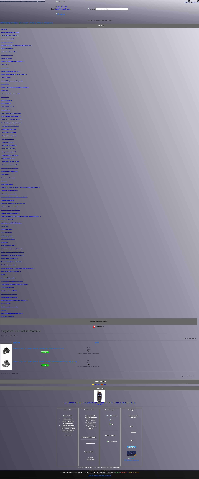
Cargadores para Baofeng (9, 132)
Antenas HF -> (5, 64)
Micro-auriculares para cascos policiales (11, 261)
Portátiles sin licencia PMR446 (9, 290)
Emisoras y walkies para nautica (9, 206)
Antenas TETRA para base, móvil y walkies (12, 80)
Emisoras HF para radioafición (9, 193)
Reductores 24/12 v (6, 303)
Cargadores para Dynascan (9, 135)
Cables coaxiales (5, 110)
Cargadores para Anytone (9, 129)
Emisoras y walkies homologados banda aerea (13, 203)
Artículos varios (5, 97)
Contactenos (68, 432)
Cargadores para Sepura (8, 158)
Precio (97, 342)
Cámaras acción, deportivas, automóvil (11, 119)
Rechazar (124, 472)
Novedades (4, 29)
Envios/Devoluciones (68, 430)
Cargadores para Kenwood (9, 145)
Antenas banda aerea (6, 58)
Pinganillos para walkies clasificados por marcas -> (14, 284)
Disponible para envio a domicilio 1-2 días (88, 353)
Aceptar (117, 472)
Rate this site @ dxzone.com (131, 460)
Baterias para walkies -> (7, 106)
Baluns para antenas (6, 100)
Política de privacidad (68, 421)
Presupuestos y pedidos (7, 316)
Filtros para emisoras (6, 232)
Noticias (133, 432)
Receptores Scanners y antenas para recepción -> (14, 300)
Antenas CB (40, 23)
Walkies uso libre (24, 23)
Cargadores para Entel (8, 139)
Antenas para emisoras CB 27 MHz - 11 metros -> (14, 74)
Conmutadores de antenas (8, 177)
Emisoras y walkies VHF (7, 219)
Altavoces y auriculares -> (8, 48)
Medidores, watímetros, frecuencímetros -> (12, 255)
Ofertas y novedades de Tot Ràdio (10, 32)
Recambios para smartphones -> (9, 297)
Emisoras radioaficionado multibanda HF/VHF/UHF (14, 197)
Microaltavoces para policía (8, 264)
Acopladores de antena (7, 42)
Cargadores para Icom (8, 142)
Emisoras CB (32, 23)
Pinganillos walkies (12, 23)
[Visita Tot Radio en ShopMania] (131, 447)
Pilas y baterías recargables (8, 277)
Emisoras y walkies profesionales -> (10, 213)
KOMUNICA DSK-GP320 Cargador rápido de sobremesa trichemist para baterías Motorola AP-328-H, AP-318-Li (45, 361)
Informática (3, 23)
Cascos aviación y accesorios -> (9, 168)
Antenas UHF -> (5, 84)
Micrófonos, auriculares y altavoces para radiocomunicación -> (18, 268)
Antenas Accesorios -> (7, 55)
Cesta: (194, 2)
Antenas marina (5, 68)
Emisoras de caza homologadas (9, 190)
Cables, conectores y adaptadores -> (11, 116)
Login (186, 2)
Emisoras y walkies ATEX (7, 200)
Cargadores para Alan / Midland (10, 126)
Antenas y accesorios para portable (10, 93)
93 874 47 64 (62, 6)
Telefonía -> (4, 310)
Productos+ (16, 342)
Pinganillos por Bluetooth (7, 287)
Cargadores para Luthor (8, 148)
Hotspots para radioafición (8, 239)
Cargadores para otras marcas (10, 155)
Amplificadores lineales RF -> (9, 51)
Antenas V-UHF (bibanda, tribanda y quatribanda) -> (15, 87)
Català (104, 384)
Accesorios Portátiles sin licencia (10, 35)
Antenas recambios (6, 77)
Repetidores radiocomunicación (9, 306)
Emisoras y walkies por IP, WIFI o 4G (10, 210)
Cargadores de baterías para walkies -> (11, 122)
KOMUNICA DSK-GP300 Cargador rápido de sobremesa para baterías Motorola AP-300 (38, 348)
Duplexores (4, 181)
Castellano (97, 384)
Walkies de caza (48, 23)
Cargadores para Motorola (9, 152)
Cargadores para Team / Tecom (10, 161)
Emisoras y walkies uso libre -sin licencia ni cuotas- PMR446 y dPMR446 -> (21, 216)
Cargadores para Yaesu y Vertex (10, 164)
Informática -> (4, 242)
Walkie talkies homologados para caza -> (12, 313)
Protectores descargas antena (9, 294)
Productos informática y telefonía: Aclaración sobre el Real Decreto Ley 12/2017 (68, 427)
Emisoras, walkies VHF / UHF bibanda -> (11, 223)
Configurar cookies (68, 423)
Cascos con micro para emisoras (9, 171)
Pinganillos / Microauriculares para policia (12, 281)
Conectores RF (5, 174)
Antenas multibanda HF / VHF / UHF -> (11, 71)
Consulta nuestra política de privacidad (99, 476)
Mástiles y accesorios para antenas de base (12, 252)
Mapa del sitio (68, 435)
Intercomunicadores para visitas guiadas (11, 248)
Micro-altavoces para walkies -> (9, 258)
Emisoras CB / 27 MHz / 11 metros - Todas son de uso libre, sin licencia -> (20, 187)
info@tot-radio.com (62, 9)
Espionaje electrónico (6, 229)
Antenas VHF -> (5, 90)
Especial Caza (4, 226)
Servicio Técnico (90, 443)
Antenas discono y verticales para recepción (12, 61)
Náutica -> (3, 274)
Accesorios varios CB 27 (7, 39)
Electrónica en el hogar (7, 184)
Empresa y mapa (68, 419)
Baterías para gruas (6, 103)
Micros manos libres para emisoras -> (11, 271)
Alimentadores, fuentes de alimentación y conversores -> (16, 45)
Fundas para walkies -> (7, 235)
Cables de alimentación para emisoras (11, 113)
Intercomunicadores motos (8, 245)
